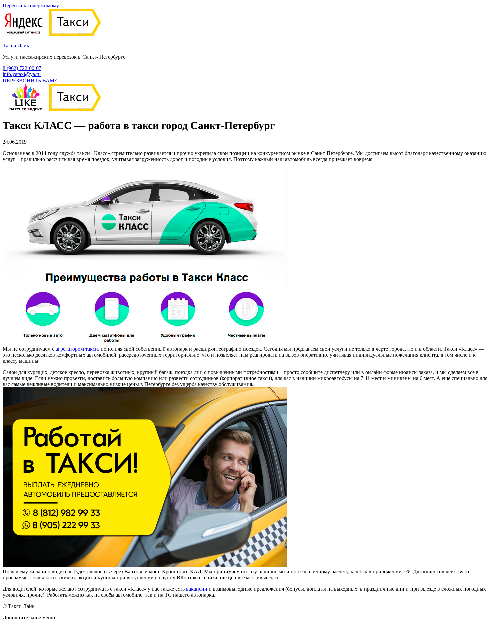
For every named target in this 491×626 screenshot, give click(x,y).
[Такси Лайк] (53, 34)
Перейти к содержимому (31, 5)
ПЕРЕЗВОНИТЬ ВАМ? (30, 80)
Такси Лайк (16, 45)
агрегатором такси (77, 349)
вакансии (196, 589)
